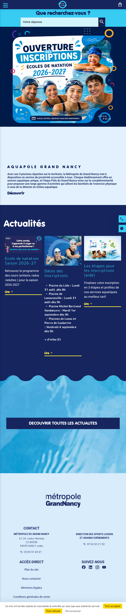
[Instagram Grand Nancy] (98, 567)
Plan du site (31, 569)
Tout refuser (53, 611)
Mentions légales (31, 587)
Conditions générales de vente (31, 596)
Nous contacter (31, 578)
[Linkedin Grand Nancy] (91, 567)
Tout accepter (113, 606)
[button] (101, 22)
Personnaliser (73, 611)
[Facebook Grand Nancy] (85, 567)
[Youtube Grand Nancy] (105, 567)
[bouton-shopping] (120, 4)
